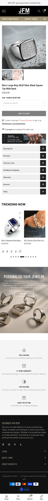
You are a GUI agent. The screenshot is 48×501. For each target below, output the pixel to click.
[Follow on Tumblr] (21, 444)
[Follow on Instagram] (9, 444)
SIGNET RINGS (31, 19)
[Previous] (4, 19)
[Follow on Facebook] (3, 444)
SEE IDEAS (24, 293)
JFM (24, 479)
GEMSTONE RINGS (10, 19)
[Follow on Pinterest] (15, 444)
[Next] (44, 19)
